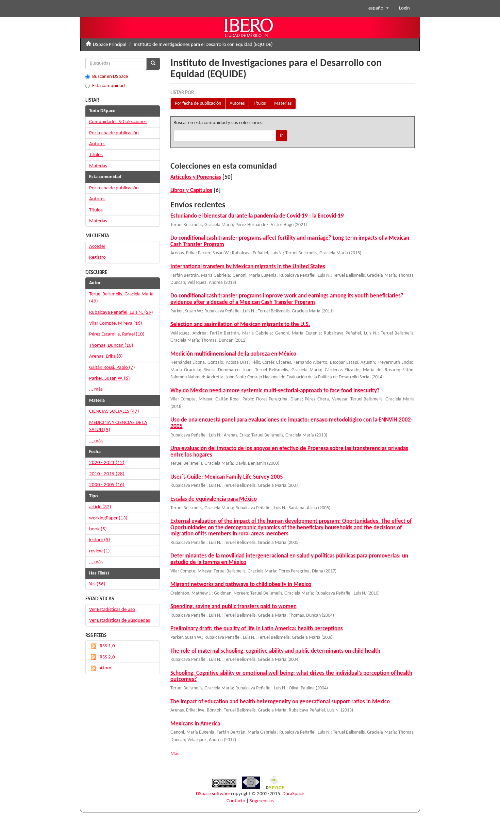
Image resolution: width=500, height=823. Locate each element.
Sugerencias (262, 801)
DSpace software (213, 793)
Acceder (97, 246)
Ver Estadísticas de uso (112, 609)
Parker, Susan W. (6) (109, 378)
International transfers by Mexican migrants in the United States (247, 267)
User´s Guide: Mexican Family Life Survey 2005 (226, 477)
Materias (282, 103)
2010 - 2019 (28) (106, 474)
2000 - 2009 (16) (106, 484)
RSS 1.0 (107, 646)
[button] (378, 8)
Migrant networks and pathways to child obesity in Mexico (240, 584)
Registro (97, 257)
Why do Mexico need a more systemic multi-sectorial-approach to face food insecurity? (275, 391)
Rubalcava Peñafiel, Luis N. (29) (121, 312)
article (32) (100, 507)
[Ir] (153, 64)
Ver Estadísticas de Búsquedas (119, 620)
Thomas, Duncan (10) (111, 345)
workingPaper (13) (108, 518)
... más (96, 389)
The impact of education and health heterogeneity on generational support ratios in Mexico (280, 702)
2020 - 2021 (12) (106, 462)
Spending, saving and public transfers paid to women (233, 607)
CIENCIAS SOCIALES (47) (114, 411)
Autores (237, 103)
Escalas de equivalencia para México (213, 499)
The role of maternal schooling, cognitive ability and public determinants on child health (275, 651)
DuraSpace (293, 793)
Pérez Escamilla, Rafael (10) (117, 334)
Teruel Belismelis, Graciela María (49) (121, 298)
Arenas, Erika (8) (106, 356)
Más (174, 753)
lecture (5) (99, 540)
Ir (281, 135)
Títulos (259, 103)
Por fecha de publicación (198, 103)
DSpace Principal (109, 44)
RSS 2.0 (107, 657)
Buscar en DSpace (110, 76)
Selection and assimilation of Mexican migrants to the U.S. (240, 324)
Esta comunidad (108, 85)
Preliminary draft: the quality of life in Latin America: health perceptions (256, 629)
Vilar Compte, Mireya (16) (115, 323)
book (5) (98, 529)
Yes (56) (97, 584)
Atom (105, 668)
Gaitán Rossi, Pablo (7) (112, 367)
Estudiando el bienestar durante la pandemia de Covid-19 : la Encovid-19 (257, 216)
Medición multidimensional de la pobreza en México (233, 354)
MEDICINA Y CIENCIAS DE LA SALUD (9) (118, 426)
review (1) (99, 551)
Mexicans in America (195, 724)
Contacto (236, 801)
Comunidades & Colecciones (118, 121)
